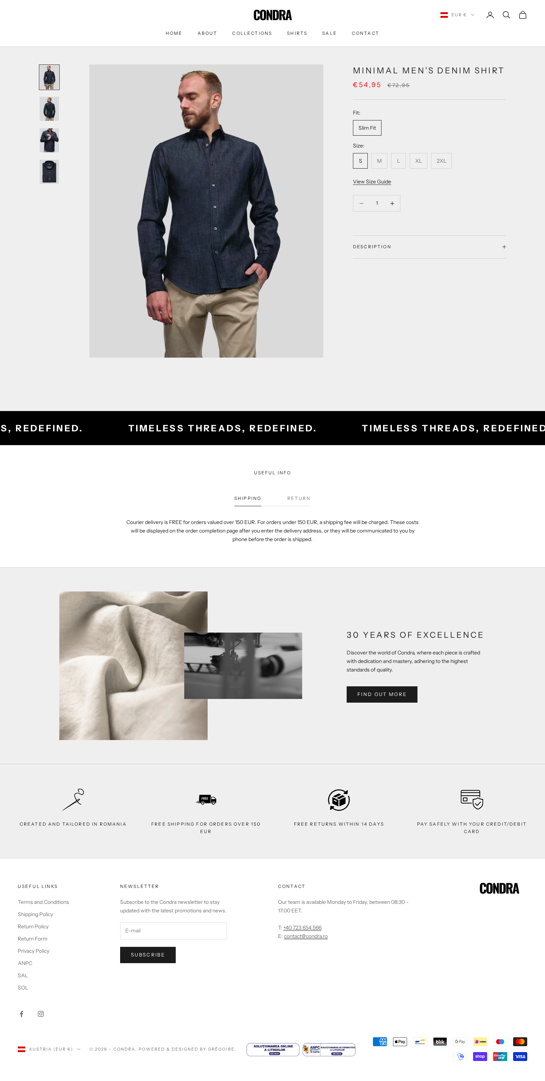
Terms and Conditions (43, 902)
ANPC (25, 963)
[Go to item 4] (49, 172)
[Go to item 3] (49, 140)
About (208, 33)
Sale (329, 33)
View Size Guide (372, 181)
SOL (23, 987)
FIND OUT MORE (382, 694)
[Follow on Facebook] (21, 1014)
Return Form (32, 938)
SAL (23, 975)
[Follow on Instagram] (40, 1014)
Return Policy (33, 926)
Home (174, 33)
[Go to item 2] (49, 109)
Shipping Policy (35, 914)
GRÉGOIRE (221, 1049)
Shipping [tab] (247, 498)
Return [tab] (299, 498)
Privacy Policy (33, 951)
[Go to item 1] (49, 77)
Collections (252, 33)
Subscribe (148, 955)
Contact (365, 33)
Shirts (297, 33)
